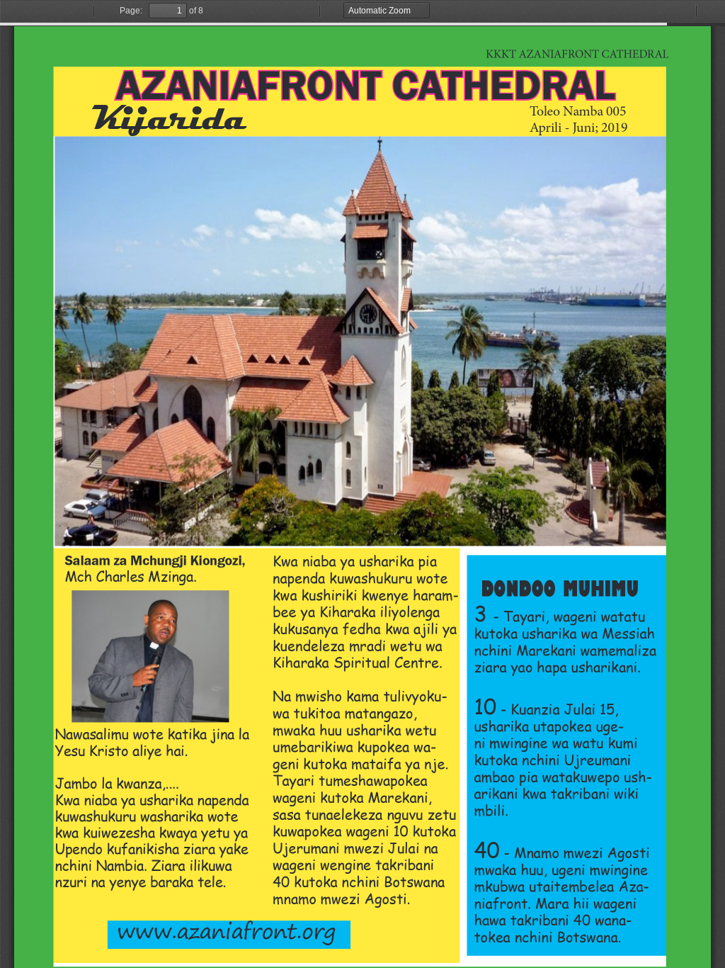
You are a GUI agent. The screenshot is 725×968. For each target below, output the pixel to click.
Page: (131, 11)
